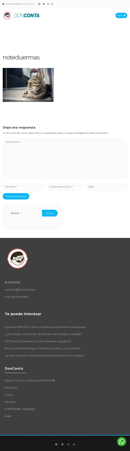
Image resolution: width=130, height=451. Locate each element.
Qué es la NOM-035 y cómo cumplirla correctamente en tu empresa (45, 327)
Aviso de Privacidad (16, 296)
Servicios (10, 401)
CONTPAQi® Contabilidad (20, 409)
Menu (120, 15)
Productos (11, 387)
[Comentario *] (65, 177)
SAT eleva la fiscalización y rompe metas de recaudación (38, 341)
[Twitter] (44, 4)
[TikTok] (52, 4)
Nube (8, 416)
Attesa (30, 440)
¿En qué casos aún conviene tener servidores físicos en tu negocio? (45, 355)
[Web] (106, 186)
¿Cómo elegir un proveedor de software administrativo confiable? (43, 334)
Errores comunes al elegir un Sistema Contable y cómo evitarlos (42, 348)
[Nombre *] (23, 186)
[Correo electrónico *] (65, 186)
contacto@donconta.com (20, 289)
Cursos (9, 394)
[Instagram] (48, 4)
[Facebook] (39, 4)
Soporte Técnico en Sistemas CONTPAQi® (30, 380)
